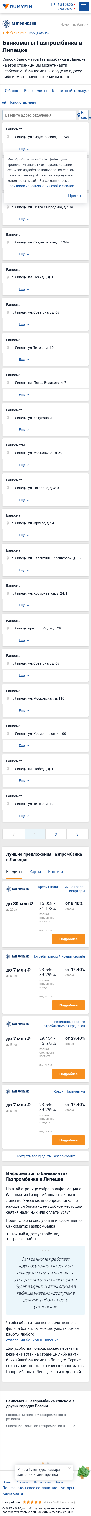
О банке (12, 90)
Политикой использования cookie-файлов (40, 186)
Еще (22, 148)
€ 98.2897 (65, 9)
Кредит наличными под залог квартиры (61, 889)
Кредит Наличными (69, 1091)
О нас (7, 1482)
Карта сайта (12, 1493)
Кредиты (14, 871)
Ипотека (55, 871)
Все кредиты (35, 90)
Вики (59, 1482)
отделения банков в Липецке (32, 1340)
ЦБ (53, 5)
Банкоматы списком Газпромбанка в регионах (36, 1417)
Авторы (67, 1487)
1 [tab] (43, 1463)
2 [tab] (48, 1463)
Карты (35, 871)
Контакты (42, 1482)
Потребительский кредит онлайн (59, 957)
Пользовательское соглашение (29, 1487)
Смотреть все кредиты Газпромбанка (46, 1156)
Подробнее (68, 939)
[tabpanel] (43, 1415)
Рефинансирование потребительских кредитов (63, 1024)
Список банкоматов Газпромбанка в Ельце (40, 1426)
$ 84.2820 (65, 5)
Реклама (23, 1482)
